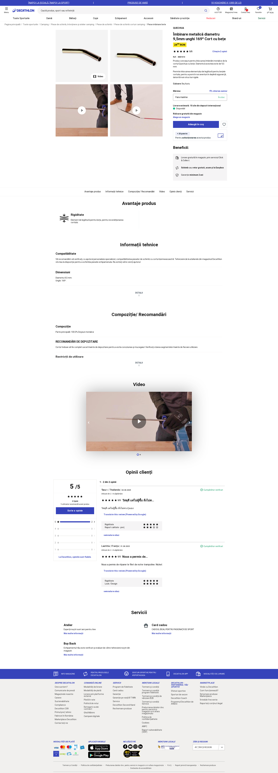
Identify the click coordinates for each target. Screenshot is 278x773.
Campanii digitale (92, 716)
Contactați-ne (61, 723)
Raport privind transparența (185, 765)
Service (116, 701)
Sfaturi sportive (178, 691)
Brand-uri (236, 18)
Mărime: (177, 91)
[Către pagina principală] (23, 10)
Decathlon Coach (179, 698)
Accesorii (148, 18)
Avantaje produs (92, 191)
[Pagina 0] (137, 454)
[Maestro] (69, 748)
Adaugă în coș (196, 124)
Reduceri (210, 18)
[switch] (224, 124)
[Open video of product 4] (136, 110)
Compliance (60, 705)
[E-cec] (56, 755)
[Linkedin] (140, 747)
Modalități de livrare (93, 687)
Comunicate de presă (65, 690)
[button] (139, 203)
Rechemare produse (122, 709)
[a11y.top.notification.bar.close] (272, 2)
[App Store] (99, 749)
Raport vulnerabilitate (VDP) (152, 731)
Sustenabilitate (62, 701)
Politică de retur (91, 703)
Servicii (261, 18)
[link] (75, 510)
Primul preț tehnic (63, 712)
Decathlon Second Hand (124, 705)
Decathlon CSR (62, 709)
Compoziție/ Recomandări (141, 191)
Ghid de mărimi (220, 91)
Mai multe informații (73, 633)
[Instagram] (135, 747)
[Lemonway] (76, 754)
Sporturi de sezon (179, 695)
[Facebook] (125, 747)
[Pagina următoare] (189, 422)
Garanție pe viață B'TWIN (124, 698)
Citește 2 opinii (208, 51)
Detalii (139, 293)
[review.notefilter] (94, 522)
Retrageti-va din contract (91, 708)
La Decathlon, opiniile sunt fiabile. (75, 557)
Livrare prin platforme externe (94, 695)
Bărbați (72, 18)
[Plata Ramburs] (69, 754)
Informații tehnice (114, 191)
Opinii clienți (176, 191)
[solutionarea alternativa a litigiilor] (169, 748)
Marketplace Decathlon (65, 719)
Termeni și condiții (150, 687)
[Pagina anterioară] (89, 422)
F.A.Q (169, 765)
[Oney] (63, 754)
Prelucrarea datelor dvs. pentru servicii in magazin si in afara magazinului (153, 710)
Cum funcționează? (209, 690)
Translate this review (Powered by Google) (125, 514)
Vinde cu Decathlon (209, 687)
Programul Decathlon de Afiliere (182, 703)
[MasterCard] (63, 748)
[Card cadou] (82, 748)
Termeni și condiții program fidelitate (150, 691)
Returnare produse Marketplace (208, 695)
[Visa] (56, 747)
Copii (95, 18)
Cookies (145, 723)
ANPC (144, 726)
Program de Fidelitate (123, 687)
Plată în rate (89, 700)
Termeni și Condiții (69, 765)
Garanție (117, 694)
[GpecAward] (131, 756)
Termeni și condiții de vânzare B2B (152, 697)
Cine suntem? (61, 687)
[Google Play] (99, 756)
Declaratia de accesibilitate (140, 768)
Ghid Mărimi (89, 713)
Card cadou (118, 690)
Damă (49, 18)
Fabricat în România (64, 716)
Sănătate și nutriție (180, 18)
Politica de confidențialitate (149, 718)
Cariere (58, 698)
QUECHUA (178, 28)
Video (100, 76)
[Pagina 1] (140, 454)
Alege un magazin (181, 117)
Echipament (121, 18)
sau (202, 167)
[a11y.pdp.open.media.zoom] (82, 56)
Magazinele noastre (64, 694)
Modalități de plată (92, 690)
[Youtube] (130, 747)
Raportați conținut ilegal (211, 703)
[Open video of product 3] (82, 110)
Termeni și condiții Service (150, 703)
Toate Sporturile (21, 18)
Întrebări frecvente (208, 700)
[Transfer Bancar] (76, 749)
